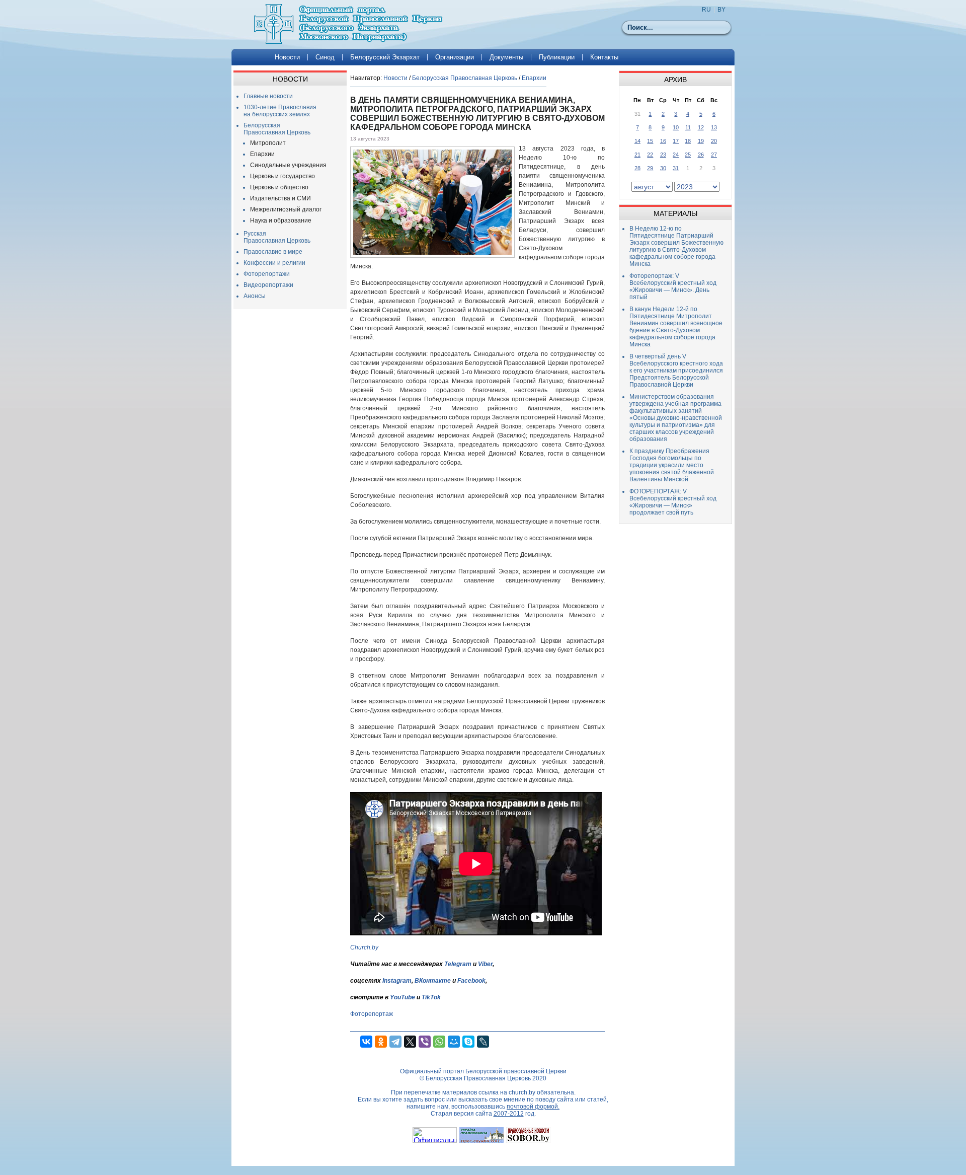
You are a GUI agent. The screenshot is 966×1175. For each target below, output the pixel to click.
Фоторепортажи (267, 273)
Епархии (262, 154)
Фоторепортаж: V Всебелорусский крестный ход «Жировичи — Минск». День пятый (672, 286)
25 (688, 155)
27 (714, 155)
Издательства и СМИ (280, 198)
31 (676, 168)
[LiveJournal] (483, 1042)
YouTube (403, 997)
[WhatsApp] (439, 1042)
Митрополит (268, 142)
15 (650, 141)
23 (663, 155)
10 (676, 127)
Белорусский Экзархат (385, 57)
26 (701, 155)
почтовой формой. (533, 1106)
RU (706, 9)
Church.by (364, 947)
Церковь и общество (279, 187)
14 (637, 141)
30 (663, 168)
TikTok (431, 997)
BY (721, 9)
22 (650, 155)
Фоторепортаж (371, 1013)
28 (637, 168)
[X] (410, 1042)
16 (663, 141)
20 (714, 141)
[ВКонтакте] (366, 1042)
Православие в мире (273, 251)
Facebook (471, 980)
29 (650, 168)
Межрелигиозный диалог (285, 209)
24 (676, 155)
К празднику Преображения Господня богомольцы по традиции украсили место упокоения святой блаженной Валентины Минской (671, 465)
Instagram (397, 980)
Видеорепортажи (268, 284)
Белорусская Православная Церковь (277, 129)
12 (701, 127)
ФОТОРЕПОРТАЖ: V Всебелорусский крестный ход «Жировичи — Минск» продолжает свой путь (672, 502)
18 (688, 141)
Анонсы (255, 296)
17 (676, 141)
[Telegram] (395, 1042)
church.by (522, 1092)
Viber (485, 964)
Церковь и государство (282, 176)
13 (714, 127)
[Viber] (425, 1042)
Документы (506, 57)
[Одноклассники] (381, 1042)
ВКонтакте (433, 980)
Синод (325, 57)
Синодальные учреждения (288, 165)
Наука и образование (280, 220)
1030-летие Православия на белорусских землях (280, 111)
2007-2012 (509, 1113)
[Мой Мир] (454, 1042)
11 (688, 127)
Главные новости (268, 96)
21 (637, 155)
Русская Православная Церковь (277, 237)
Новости (287, 57)
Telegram (457, 964)
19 (701, 141)
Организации (454, 57)
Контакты (604, 57)
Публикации (557, 57)
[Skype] (468, 1042)
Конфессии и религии (274, 262)
